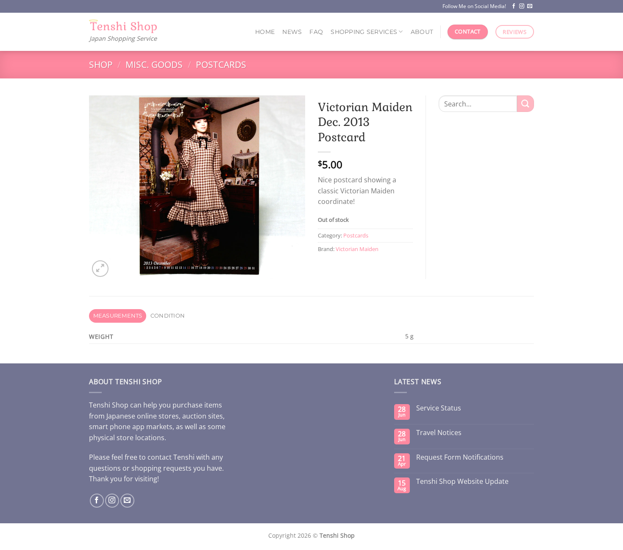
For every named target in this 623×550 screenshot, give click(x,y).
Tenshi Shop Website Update (462, 481)
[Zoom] (100, 268)
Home (265, 32)
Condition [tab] (167, 316)
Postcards (221, 64)
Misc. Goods (154, 64)
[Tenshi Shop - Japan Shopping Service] (123, 27)
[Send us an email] (529, 6)
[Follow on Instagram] (521, 6)
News (292, 32)
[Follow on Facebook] (513, 6)
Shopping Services (364, 32)
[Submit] (525, 103)
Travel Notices (439, 433)
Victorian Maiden (357, 249)
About (422, 32)
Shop (101, 64)
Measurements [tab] (117, 316)
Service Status (438, 408)
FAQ (316, 32)
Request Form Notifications (459, 457)
